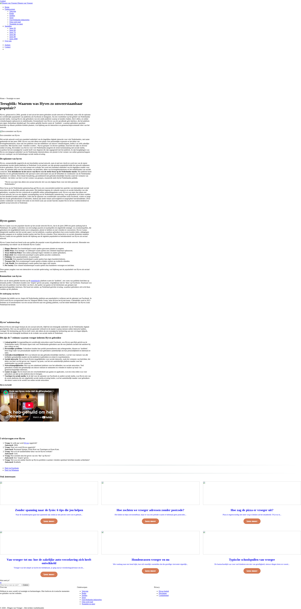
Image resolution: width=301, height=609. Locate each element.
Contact (3, 1)
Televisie (12, 11)
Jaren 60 (12, 30)
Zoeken (25, 585)
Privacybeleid (164, 591)
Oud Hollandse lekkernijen (19, 20)
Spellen (12, 16)
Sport (11, 18)
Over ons (8, 41)
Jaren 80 (12, 35)
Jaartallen (8, 26)
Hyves (26, 443)
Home (7, 7)
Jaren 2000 (13, 39)
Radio (11, 13)
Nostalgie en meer (16, 24)
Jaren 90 (12, 37)
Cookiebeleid (164, 595)
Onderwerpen (10, 9)
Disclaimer (163, 593)
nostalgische (35, 281)
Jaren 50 (12, 28)
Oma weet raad (15, 22)
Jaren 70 (12, 32)
